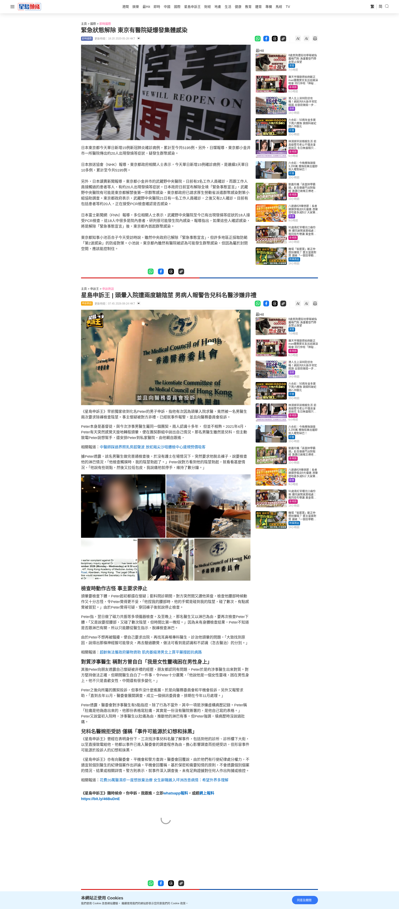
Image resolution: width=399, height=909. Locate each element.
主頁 (84, 23)
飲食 (291, 216)
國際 (93, 23)
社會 (291, 130)
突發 (291, 65)
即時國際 (105, 23)
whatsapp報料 (175, 793)
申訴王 (94, 288)
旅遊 (291, 108)
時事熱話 (294, 259)
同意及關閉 (304, 900)
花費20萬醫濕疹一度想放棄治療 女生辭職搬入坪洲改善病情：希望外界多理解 (164, 780)
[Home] (29, 6)
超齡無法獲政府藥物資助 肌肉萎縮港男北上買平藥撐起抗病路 (151, 652)
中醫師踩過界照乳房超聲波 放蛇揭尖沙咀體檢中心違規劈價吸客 (153, 447)
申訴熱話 (108, 288)
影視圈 (293, 87)
